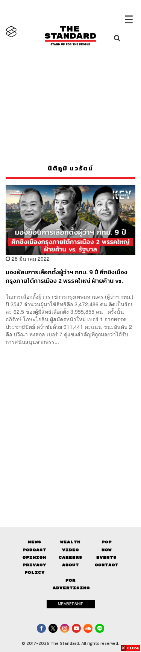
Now (107, 550)
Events (106, 557)
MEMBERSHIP (70, 603)
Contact (106, 565)
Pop (107, 542)
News (34, 542)
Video (70, 550)
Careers (70, 557)
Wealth (70, 542)
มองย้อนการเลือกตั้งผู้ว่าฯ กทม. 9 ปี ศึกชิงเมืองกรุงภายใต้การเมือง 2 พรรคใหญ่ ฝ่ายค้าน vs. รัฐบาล (66, 276)
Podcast (34, 550)
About (70, 565)
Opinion (34, 557)
